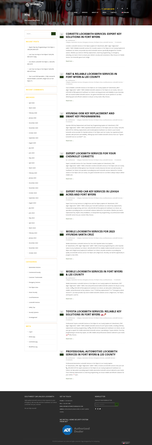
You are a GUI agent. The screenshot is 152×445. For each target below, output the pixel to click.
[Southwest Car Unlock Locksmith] (70, 4)
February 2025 (33, 173)
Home (75, 12)
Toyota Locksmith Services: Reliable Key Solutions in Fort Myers (93, 313)
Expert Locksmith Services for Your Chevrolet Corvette (91, 155)
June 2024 (31, 213)
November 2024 (33, 188)
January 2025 (32, 178)
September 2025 (33, 138)
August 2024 (32, 203)
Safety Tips (32, 307)
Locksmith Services (34, 302)
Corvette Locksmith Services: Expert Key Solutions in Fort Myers (93, 35)
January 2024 (32, 238)
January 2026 (32, 118)
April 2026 (31, 103)
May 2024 (31, 218)
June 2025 (31, 153)
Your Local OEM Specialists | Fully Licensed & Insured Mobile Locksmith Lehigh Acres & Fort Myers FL (41, 78)
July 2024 (31, 208)
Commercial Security (35, 272)
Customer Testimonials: (35, 277)
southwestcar (71, 40)
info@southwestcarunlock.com (73, 406)
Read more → (70, 61)
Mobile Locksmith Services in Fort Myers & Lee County (94, 273)
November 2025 (33, 128)
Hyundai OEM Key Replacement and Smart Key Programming (90, 115)
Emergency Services (34, 282)
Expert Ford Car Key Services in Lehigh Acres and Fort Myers (92, 193)
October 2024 (33, 193)
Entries (32, 337)
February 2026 (33, 113)
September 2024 (33, 198)
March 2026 (32, 108)
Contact (114, 12)
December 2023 (33, 243)
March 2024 (32, 228)
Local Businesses (34, 297)
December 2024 (33, 183)
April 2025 (31, 163)
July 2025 (31, 148)
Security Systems (34, 312)
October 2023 (33, 253)
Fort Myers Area (33, 287)
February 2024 (33, 233)
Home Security (33, 292)
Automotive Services (35, 267)
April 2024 (31, 223)
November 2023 (33, 248)
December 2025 (33, 123)
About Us (95, 12)
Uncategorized (33, 317)
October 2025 (33, 133)
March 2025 (32, 168)
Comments (33, 342)
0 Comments (118, 42)
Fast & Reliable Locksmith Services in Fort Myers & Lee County (91, 75)
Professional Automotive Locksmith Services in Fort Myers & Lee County (91, 353)
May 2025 (31, 158)
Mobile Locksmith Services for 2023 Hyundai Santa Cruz (90, 233)
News (104, 12)
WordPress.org (33, 347)
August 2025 (32, 143)
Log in (30, 332)
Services (84, 12)
